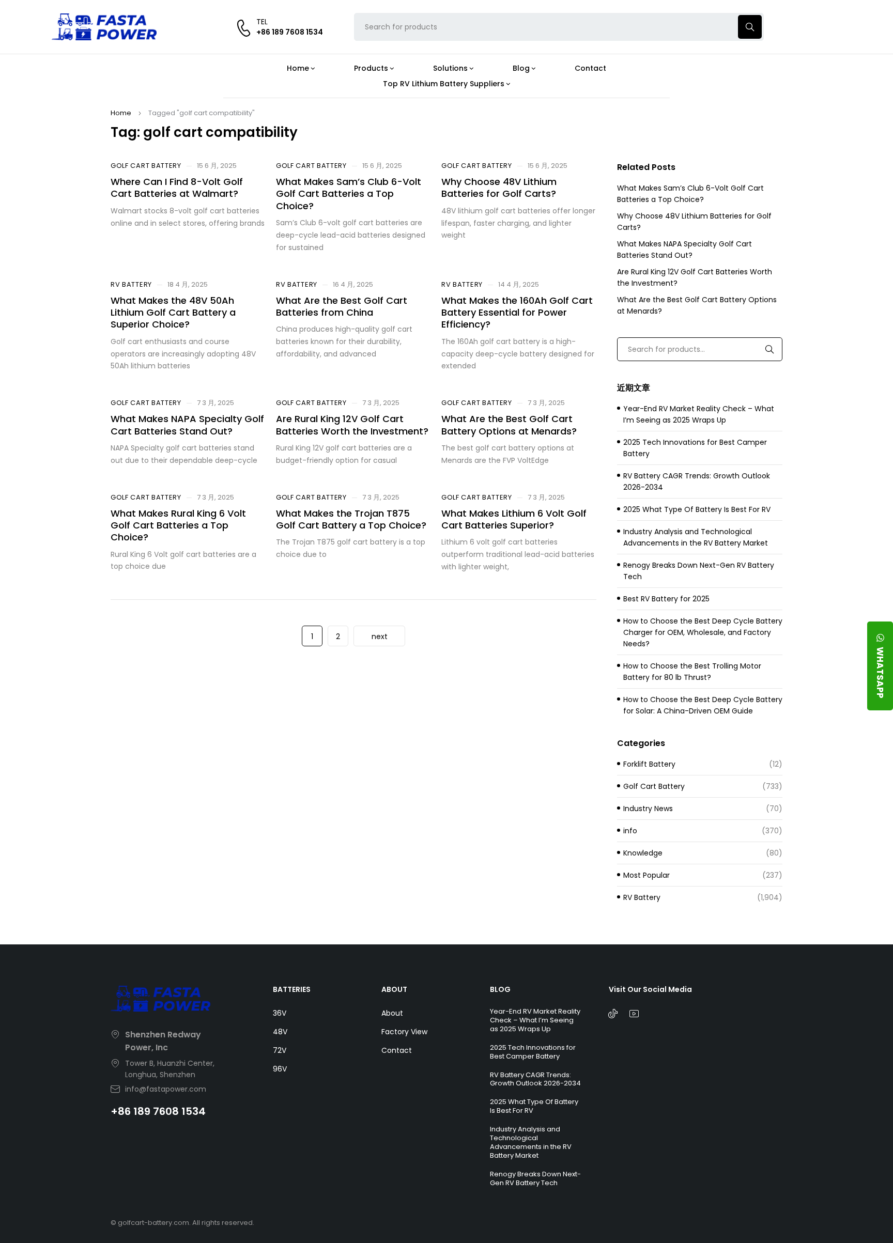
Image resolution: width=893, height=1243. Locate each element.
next (380, 636)
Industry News (648, 808)
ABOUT (394, 989)
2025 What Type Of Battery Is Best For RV (697, 509)
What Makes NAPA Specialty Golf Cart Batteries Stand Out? (187, 424)
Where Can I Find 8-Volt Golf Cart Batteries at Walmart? (177, 187)
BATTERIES (292, 989)
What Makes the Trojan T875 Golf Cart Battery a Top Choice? (351, 519)
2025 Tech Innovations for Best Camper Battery (695, 448)
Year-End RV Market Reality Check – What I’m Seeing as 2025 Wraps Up (698, 414)
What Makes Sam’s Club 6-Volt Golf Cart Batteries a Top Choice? (348, 193)
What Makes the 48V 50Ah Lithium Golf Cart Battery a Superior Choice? (173, 312)
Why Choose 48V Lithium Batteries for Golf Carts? (499, 187)
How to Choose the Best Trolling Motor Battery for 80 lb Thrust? (692, 671)
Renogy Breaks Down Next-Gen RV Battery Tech (698, 571)
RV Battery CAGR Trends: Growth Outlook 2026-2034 (696, 481)
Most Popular (646, 875)
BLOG (500, 989)
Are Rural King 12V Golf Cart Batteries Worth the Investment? (352, 424)
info (630, 831)
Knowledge (643, 853)
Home (121, 113)
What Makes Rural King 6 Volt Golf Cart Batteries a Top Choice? (178, 525)
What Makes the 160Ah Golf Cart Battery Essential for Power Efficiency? (517, 312)
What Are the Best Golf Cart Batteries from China (341, 306)
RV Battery (131, 284)
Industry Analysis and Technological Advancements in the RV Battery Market (695, 537)
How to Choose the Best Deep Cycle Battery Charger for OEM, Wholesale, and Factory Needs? (702, 632)
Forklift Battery (649, 764)
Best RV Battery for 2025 (666, 599)
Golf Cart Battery (146, 165)
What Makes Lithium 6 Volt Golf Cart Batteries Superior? (514, 519)
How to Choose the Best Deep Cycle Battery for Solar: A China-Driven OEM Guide (702, 705)
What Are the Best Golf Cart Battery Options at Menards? (509, 424)
